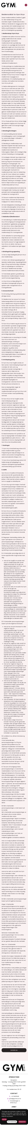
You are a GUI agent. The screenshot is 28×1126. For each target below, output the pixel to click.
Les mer (4, 1119)
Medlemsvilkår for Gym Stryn (13, 14)
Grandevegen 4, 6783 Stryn (15, 1102)
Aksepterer (22, 1122)
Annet (14, 1107)
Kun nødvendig (12, 1122)
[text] (14, 532)
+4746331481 (15, 1096)
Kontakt (14, 1093)
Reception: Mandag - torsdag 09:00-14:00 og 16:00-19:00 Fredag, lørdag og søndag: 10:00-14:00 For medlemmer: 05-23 (14, 1084)
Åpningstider (14, 1077)
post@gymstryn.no (15, 1099)
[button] (14, 1050)
